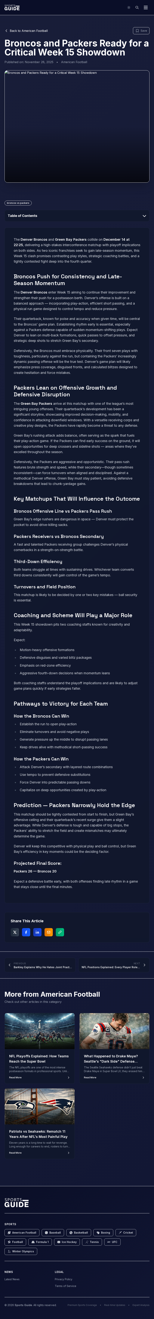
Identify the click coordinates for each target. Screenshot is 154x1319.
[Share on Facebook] (26, 932)
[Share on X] (15, 932)
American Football (74, 62)
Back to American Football (29, 31)
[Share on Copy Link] (60, 932)
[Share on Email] (49, 932)
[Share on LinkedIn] (37, 932)
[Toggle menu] (145, 7)
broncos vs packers (18, 203)
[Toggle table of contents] (144, 216)
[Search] (137, 7)
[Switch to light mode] (128, 7)
